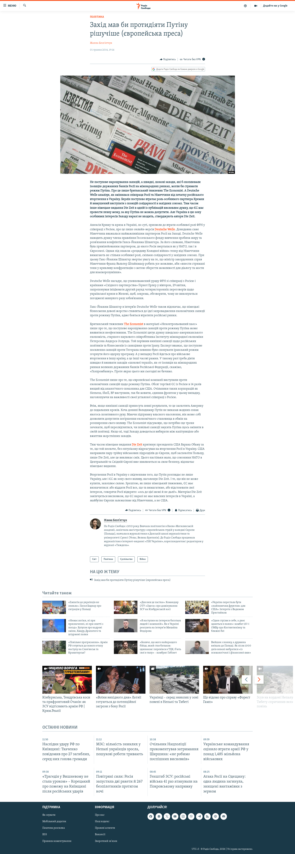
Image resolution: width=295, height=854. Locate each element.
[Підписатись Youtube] (175, 816)
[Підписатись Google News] (159, 816)
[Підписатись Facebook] (151, 816)
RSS (44, 834)
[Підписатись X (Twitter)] (167, 816)
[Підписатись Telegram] (199, 816)
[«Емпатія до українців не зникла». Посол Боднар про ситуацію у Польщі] (54, 607)
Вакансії (100, 834)
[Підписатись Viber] (191, 816)
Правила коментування (56, 841)
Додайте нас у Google (275, 5)
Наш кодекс (102, 821)
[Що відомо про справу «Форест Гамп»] (228, 680)
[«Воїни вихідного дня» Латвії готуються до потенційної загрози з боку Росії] (120, 680)
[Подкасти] (245, 5)
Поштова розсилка (53, 828)
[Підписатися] (223, 816)
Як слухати (48, 815)
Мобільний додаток (54, 821)
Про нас (99, 815)
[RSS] (207, 816)
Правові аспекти (105, 828)
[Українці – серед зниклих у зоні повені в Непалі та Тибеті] (174, 680)
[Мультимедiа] (256, 5)
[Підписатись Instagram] (183, 816)
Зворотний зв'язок (106, 841)
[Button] (168, 59)
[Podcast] (215, 816)
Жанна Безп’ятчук (101, 43)
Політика (97, 17)
